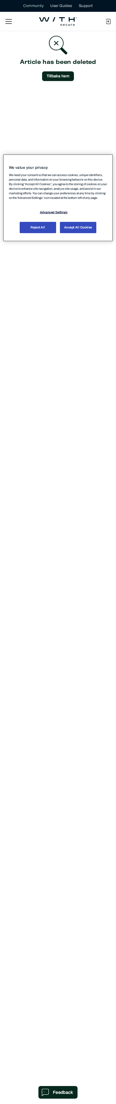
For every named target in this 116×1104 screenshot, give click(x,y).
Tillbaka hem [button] (58, 76)
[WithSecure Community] (58, 21)
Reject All (37, 227)
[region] (58, 198)
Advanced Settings (54, 212)
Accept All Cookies (78, 227)
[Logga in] (108, 21)
